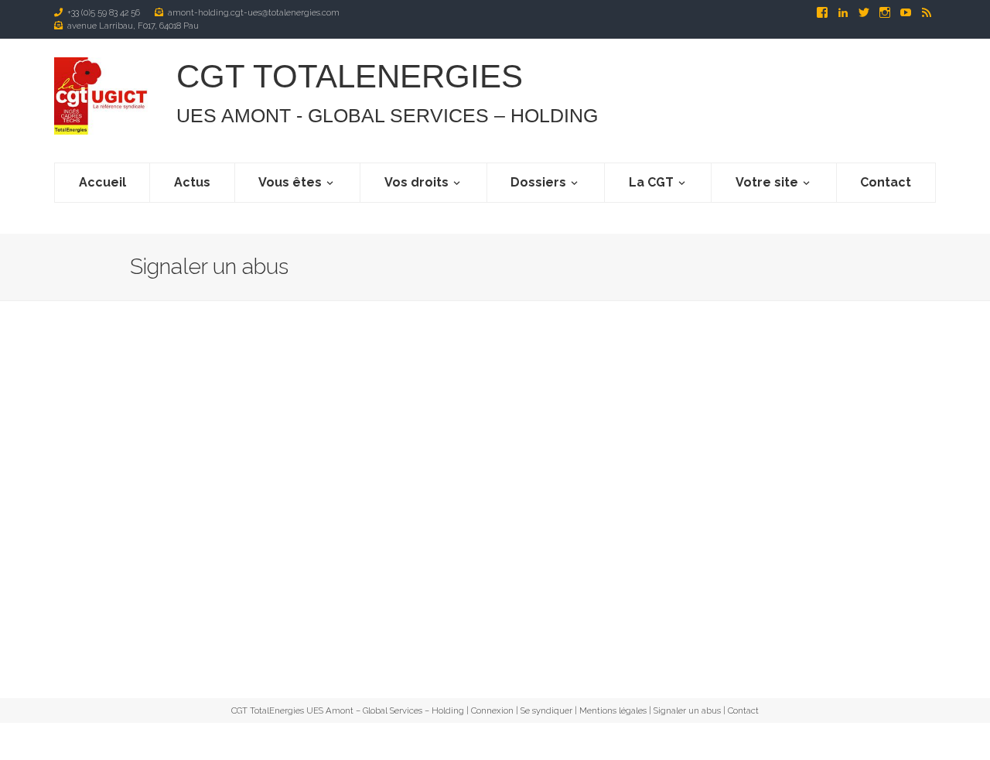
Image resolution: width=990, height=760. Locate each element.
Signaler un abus (687, 710)
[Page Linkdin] (844, 12)
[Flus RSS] (926, 12)
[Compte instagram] (886, 12)
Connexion (492, 710)
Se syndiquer (546, 710)
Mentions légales (613, 710)
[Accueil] (103, 96)
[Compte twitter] (865, 12)
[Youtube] (907, 12)
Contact (885, 182)
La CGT (651, 182)
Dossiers (538, 182)
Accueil (102, 182)
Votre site (767, 182)
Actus (192, 182)
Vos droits (416, 182)
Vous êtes (290, 182)
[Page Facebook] (823, 12)
